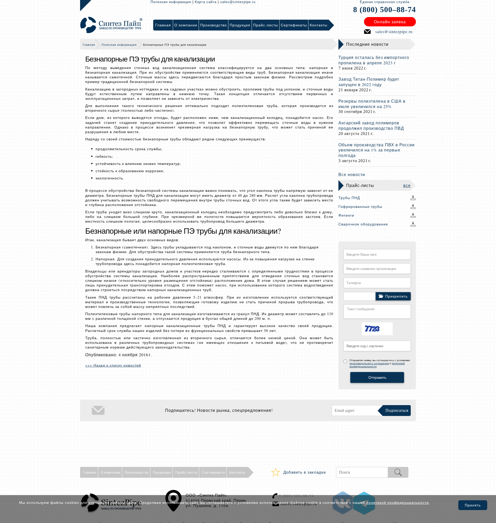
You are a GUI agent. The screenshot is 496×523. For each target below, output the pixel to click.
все (407, 185)
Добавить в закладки (304, 472)
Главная (89, 45)
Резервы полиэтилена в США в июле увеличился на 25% (372, 103)
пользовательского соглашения (369, 363)
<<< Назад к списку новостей (113, 365)
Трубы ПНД (349, 197)
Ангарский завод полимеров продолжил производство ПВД (371, 125)
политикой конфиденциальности (397, 503)
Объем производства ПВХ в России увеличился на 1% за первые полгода (376, 150)
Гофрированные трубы (360, 206)
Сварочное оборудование (363, 224)
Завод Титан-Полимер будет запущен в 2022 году (368, 81)
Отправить (377, 377)
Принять (473, 505)
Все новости (351, 174)
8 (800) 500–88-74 (384, 9)
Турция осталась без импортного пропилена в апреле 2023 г (373, 60)
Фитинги (346, 215)
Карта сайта (205, 2)
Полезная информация (171, 2)
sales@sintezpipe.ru (237, 2)
